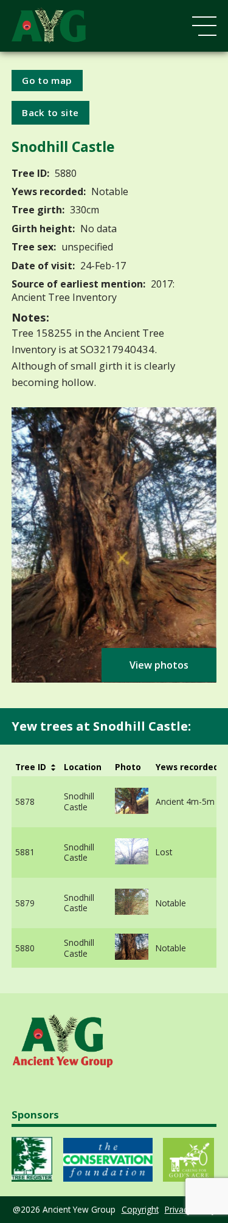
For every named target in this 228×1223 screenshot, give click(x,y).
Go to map (47, 80)
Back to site (50, 112)
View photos (159, 665)
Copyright (140, 1209)
